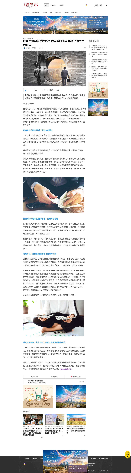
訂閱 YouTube (76, 376)
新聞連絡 (35, 458)
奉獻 (100, 5)
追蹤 (40, 48)
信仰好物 (53, 5)
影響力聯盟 (58, 12)
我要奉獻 (81, 382)
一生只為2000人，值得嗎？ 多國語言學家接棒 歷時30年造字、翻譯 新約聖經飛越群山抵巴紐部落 (32, 432)
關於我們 (27, 458)
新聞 (46, 5)
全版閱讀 (61, 5)
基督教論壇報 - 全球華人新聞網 (31, 5)
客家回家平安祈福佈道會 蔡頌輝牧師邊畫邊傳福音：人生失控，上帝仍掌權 (54, 431)
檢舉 (85, 47)
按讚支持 (55, 376)
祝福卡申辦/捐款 (103, 458)
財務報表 (93, 458)
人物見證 (44, 12)
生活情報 (66, 12)
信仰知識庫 (74, 12)
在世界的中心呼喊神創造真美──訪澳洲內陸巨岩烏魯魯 (76, 431)
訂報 (96, 5)
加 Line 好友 (34, 376)
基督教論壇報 (35, 12)
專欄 (51, 12)
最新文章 (26, 12)
